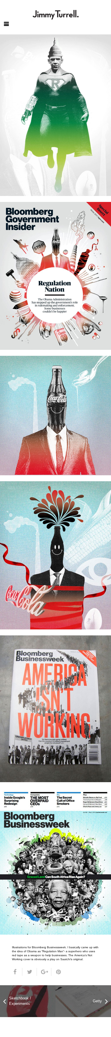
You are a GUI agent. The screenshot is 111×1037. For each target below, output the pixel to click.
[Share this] (17, 972)
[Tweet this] (29, 972)
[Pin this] (56, 972)
